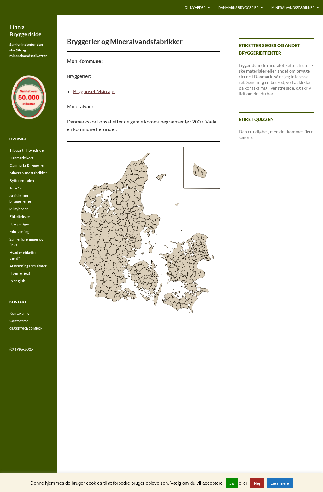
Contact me (18, 320)
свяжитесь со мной (26, 328)
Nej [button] (257, 483)
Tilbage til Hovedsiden (27, 150)
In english (17, 281)
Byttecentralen (21, 180)
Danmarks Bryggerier (238, 7)
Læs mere (279, 483)
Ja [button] (231, 483)
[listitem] (135, 272)
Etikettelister (19, 216)
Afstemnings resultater (28, 265)
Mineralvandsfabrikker (292, 7)
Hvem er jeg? (19, 273)
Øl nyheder (195, 7)
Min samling (19, 231)
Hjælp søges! (20, 224)
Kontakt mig (19, 313)
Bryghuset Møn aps (94, 91)
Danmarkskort (21, 157)
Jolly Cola (17, 188)
